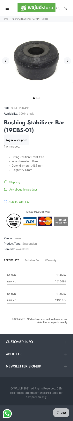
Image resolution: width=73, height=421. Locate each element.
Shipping (14, 182)
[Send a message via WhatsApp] (7, 413)
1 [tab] (34, 98)
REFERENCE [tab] (11, 260)
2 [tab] (37, 98)
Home (5, 19)
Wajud (18, 238)
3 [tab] (39, 98)
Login (9, 140)
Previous (5, 60)
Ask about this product (23, 189)
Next (67, 60)
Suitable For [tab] (32, 260)
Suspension (29, 243)
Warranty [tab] (50, 260)
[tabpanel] (36, 58)
